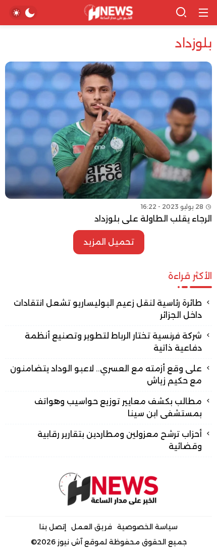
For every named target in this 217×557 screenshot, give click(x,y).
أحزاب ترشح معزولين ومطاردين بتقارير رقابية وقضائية (119, 440)
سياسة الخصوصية (147, 526)
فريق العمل (91, 526)
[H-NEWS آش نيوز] (108, 13)
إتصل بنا (52, 526)
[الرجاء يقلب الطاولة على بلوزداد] (108, 143)
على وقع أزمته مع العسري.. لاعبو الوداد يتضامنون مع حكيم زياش (106, 374)
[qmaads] (108, 489)
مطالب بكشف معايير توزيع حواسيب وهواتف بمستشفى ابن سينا (118, 407)
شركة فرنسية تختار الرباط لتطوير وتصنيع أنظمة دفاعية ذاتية (113, 342)
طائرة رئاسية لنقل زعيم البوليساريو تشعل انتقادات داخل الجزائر (108, 309)
